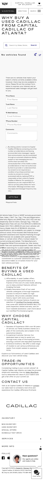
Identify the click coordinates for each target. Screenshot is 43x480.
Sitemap (26, 468)
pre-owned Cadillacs (28, 256)
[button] (8, 11)
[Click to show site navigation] (38, 11)
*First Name (10, 96)
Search (34, 45)
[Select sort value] (39, 55)
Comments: (10, 129)
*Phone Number (12, 121)
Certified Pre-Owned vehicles (27, 302)
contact (36, 386)
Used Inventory (9, 427)
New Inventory (9, 424)
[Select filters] (35, 55)
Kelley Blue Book (32, 372)
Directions (22, 11)
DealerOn (19, 468)
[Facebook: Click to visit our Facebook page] (4, 458)
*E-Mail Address (12, 113)
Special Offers (9, 430)
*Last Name (10, 104)
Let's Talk (13, 197)
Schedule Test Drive (12, 433)
